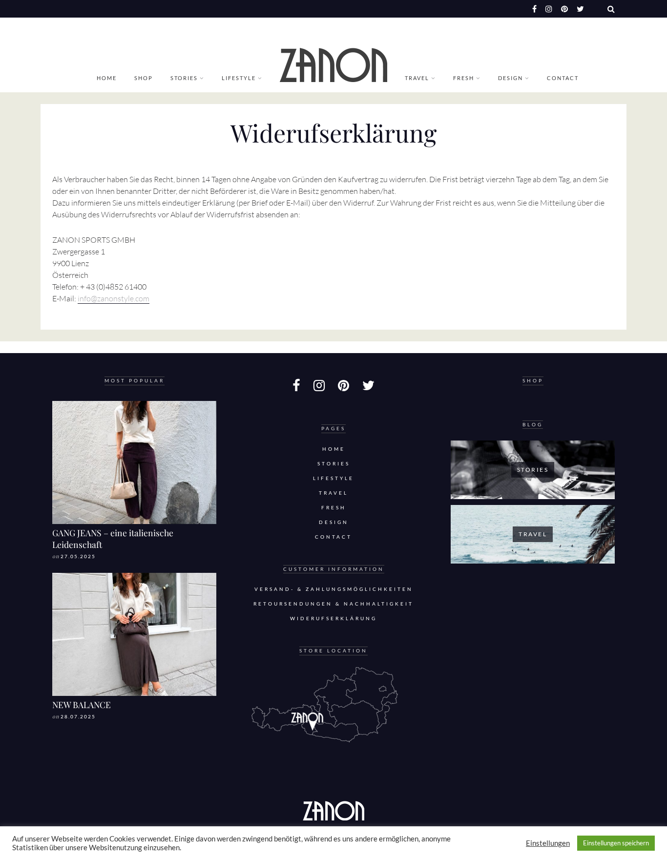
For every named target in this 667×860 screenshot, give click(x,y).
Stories (184, 78)
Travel (417, 78)
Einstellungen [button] (548, 843)
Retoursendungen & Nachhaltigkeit (333, 604)
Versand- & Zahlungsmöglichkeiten (333, 589)
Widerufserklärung (333, 618)
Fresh (463, 78)
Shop (143, 78)
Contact (563, 78)
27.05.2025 (78, 556)
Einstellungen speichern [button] (616, 843)
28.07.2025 (78, 716)
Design (510, 78)
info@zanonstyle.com (113, 298)
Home (107, 78)
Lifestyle (239, 78)
